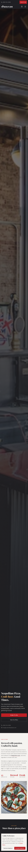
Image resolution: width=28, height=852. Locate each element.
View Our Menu (14, 720)
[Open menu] (25, 6)
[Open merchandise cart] (21, 6)
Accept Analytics (19, 848)
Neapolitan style (15, 755)
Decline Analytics (8, 848)
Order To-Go (23, 2)
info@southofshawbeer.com (9, 727)
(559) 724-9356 (7, 725)
